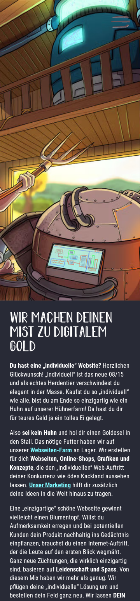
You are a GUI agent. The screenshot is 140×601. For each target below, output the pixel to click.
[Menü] (120, 23)
